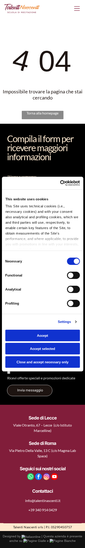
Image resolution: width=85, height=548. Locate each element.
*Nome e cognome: (21, 176)
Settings (64, 322)
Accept (42, 335)
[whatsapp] (30, 477)
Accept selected (42, 349)
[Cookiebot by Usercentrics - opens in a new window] (60, 183)
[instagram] (46, 477)
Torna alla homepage (42, 113)
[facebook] (38, 477)
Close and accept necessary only (42, 362)
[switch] (73, 275)
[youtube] (54, 477)
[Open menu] (77, 8)
